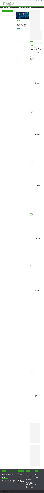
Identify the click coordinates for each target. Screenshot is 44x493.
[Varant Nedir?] (32, 343)
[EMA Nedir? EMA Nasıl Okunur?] (32, 396)
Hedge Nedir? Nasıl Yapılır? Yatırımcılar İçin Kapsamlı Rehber (38, 186)
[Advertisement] (35, 20)
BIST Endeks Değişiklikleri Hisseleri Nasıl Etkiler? (15, 0)
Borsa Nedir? (19, 482)
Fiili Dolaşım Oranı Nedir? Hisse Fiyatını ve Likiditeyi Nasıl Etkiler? (29, 486)
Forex (27, 7)
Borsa (14, 7)
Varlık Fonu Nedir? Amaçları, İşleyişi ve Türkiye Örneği (37, 238)
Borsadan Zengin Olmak (21, 476)
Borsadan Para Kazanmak (21, 481)
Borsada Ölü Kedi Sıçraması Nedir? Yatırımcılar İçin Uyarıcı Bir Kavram (37, 134)
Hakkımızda (3, 477)
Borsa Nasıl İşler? (20, 480)
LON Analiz (36, 484)
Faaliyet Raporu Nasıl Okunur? (37, 290)
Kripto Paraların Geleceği (22, 23)
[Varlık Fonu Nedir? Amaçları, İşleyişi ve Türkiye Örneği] (32, 239)
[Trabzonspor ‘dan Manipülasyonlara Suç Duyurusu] (32, 82)
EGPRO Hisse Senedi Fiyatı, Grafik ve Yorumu (7, 474)
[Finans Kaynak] (3, 7)
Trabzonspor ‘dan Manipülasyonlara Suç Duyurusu (37, 82)
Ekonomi (19, 7)
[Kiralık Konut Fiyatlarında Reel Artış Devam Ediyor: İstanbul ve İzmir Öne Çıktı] (36, 44)
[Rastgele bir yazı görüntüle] (41, 7)
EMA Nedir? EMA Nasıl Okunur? (37, 395)
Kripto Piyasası (24, 7)
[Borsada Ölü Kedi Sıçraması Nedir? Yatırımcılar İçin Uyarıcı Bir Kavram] (32, 134)
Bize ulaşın (30, 7)
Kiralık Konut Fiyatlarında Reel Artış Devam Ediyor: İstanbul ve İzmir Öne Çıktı (36, 48)
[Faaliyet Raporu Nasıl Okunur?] (32, 291)
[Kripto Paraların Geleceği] (22, 15)
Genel (35, 480)
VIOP (16, 7)
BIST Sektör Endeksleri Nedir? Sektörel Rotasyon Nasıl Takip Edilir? (29, 483)
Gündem (6, 7)
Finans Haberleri (10, 7)
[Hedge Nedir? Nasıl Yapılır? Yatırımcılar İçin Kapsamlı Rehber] (32, 187)
